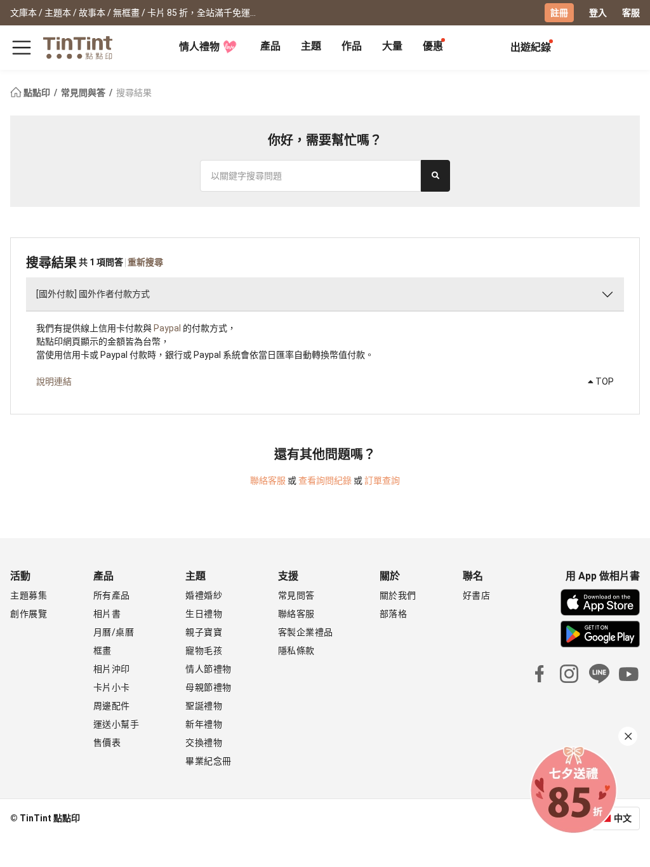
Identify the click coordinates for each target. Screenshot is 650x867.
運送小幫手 (116, 724)
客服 (631, 13)
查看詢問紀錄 (325, 480)
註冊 (559, 13)
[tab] (270, 48)
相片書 (107, 614)
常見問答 (296, 595)
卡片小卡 (111, 687)
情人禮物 (199, 47)
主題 (311, 46)
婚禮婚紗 (203, 595)
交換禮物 (203, 743)
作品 (352, 46)
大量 (392, 46)
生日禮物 (203, 614)
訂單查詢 (382, 480)
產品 (270, 46)
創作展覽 (28, 614)
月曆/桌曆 (114, 632)
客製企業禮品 (305, 632)
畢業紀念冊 (208, 761)
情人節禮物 (208, 669)
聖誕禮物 (203, 706)
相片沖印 (111, 669)
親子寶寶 (203, 632)
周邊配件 (111, 706)
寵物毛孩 (203, 650)
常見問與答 (84, 93)
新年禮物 (203, 724)
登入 (598, 13)
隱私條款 (296, 650)
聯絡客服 (268, 480)
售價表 (107, 743)
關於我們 (398, 595)
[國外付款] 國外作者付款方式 (93, 294)
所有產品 (111, 595)
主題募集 (28, 595)
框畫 (102, 650)
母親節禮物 (208, 687)
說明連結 (54, 381)
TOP (604, 381)
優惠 (433, 46)
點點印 (37, 93)
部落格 (394, 614)
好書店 (477, 595)
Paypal (167, 328)
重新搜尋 (145, 262)
